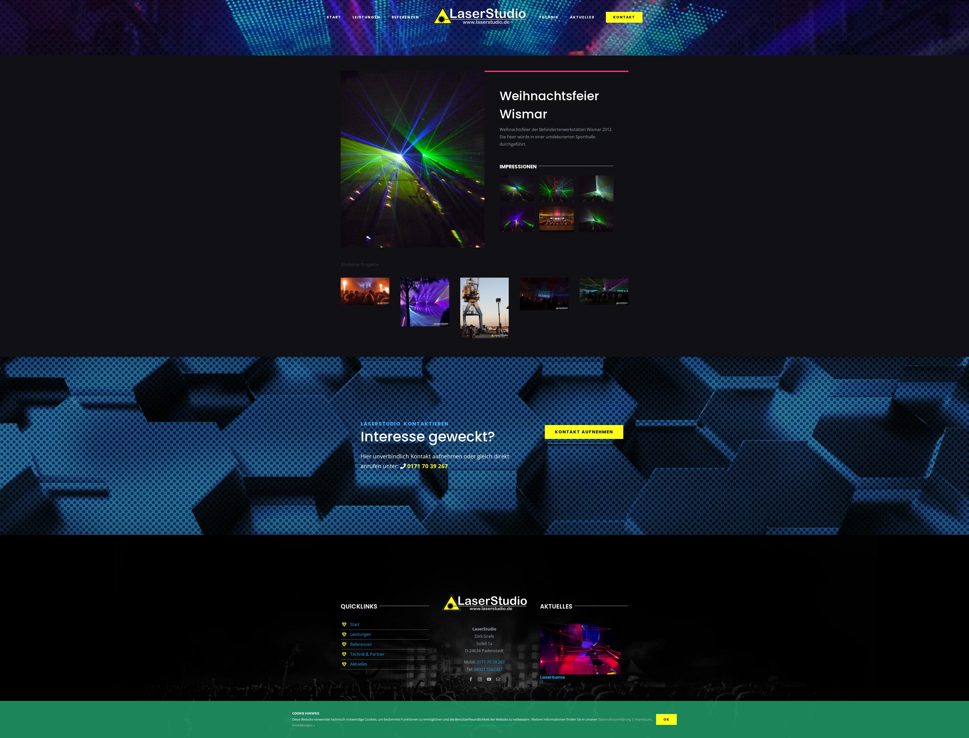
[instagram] (480, 679)
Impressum (643, 719)
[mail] (498, 679)
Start (355, 624)
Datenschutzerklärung (614, 719)
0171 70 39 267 (491, 662)
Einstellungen (302, 725)
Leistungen (360, 634)
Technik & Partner (367, 654)
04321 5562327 (488, 669)
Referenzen (361, 644)
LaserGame (552, 677)
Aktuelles (358, 664)
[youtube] (489, 679)
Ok (666, 719)
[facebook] (471, 679)
